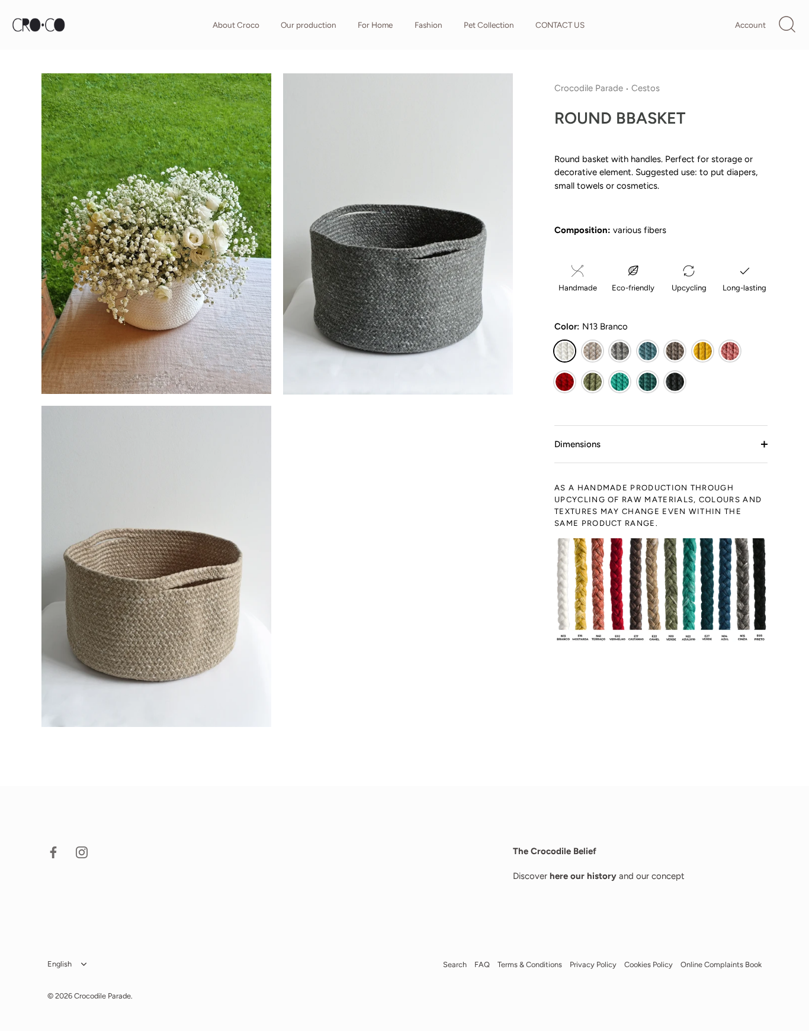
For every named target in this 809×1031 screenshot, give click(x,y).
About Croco (236, 25)
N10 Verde (592, 381)
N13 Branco (564, 351)
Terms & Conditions (529, 965)
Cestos (645, 88)
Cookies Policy (648, 965)
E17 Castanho (674, 351)
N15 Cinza (619, 351)
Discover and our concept (599, 876)
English (59, 964)
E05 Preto (674, 381)
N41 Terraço (730, 351)
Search (455, 965)
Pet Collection (489, 25)
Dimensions (577, 444)
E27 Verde (647, 381)
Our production (308, 25)
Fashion (428, 25)
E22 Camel (592, 351)
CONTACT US (560, 25)
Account (750, 25)
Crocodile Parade (588, 88)
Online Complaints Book (721, 965)
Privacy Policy (593, 965)
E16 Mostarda (702, 351)
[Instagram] (82, 851)
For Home (375, 25)
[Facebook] (53, 851)
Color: (591, 326)
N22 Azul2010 (619, 381)
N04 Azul (647, 351)
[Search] (787, 25)
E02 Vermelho (564, 381)
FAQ (482, 965)
